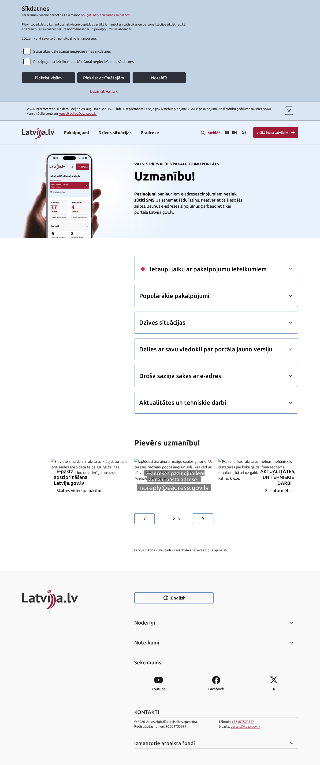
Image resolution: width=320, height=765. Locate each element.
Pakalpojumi (76, 132)
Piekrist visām (48, 77)
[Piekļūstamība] (244, 132)
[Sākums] (61, 599)
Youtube (159, 689)
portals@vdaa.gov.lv (245, 726)
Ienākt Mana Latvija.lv (272, 132)
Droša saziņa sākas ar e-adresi (181, 375)
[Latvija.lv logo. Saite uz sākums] (38, 134)
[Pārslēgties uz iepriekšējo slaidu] (144, 518)
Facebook (216, 689)
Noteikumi (146, 642)
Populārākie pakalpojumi (174, 295)
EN (234, 132)
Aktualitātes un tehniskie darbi (182, 402)
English (178, 598)
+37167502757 (243, 722)
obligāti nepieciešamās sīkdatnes (105, 15)
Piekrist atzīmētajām (103, 77)
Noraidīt (159, 77)
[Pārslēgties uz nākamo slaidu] (203, 518)
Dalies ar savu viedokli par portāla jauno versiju (205, 349)
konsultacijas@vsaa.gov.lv (78, 113)
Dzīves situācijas (115, 132)
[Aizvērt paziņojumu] (289, 111)
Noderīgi (144, 622)
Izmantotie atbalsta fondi (164, 743)
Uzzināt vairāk (104, 91)
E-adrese (150, 132)
